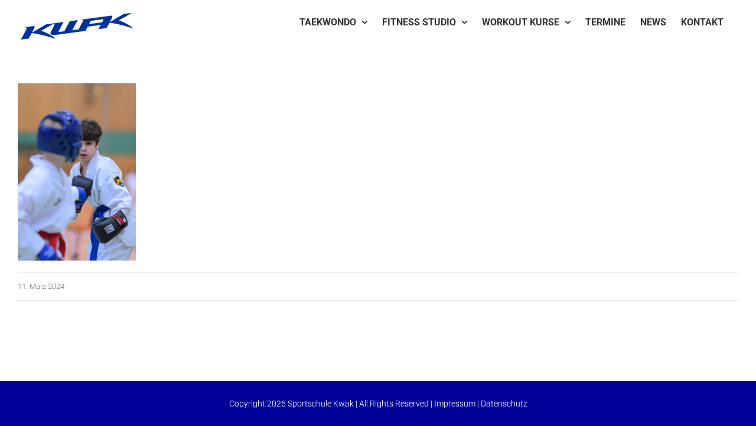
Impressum (454, 403)
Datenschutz (504, 403)
